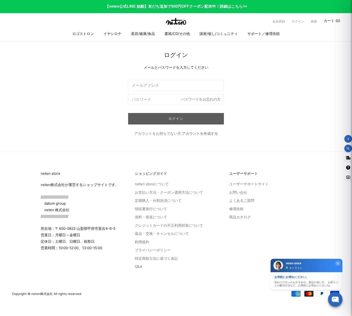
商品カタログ (240, 217)
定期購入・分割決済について (158, 200)
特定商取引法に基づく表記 (156, 258)
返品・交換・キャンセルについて (162, 233)
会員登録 (279, 21)
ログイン (298, 21)
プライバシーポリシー (153, 250)
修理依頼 (236, 208)
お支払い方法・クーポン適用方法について (169, 192)
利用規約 (142, 241)
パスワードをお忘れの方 (201, 99)
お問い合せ (238, 192)
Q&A (138, 266)
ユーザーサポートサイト (249, 184)
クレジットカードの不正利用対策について (169, 225)
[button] (314, 21)
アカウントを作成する (200, 133)
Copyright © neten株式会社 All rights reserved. (47, 294)
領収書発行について (151, 208)
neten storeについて (152, 184)
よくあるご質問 (241, 200)
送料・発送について (151, 217)
